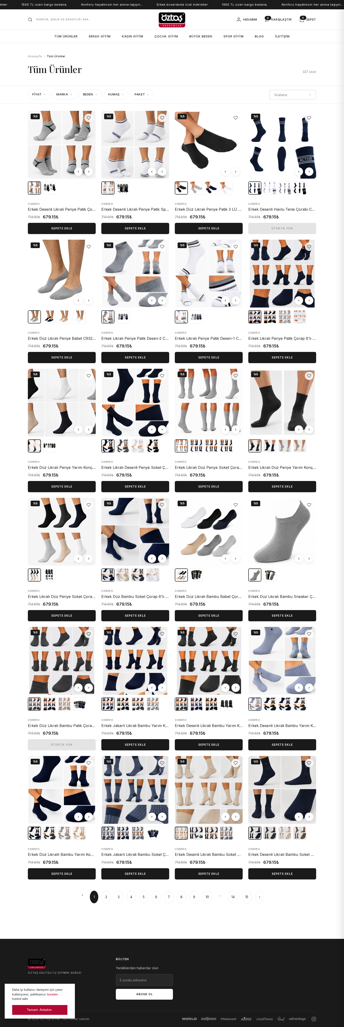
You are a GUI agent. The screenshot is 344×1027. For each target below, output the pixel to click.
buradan (52, 994)
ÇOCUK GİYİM (166, 36)
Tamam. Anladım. (40, 1010)
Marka (62, 94)
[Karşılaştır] (88, 127)
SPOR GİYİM (233, 36)
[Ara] (30, 19)
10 (207, 897)
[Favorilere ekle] (88, 118)
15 (246, 897)
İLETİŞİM (282, 36)
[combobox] (293, 95)
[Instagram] (313, 1019)
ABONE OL (144, 994)
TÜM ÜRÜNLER (66, 36)
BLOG (259, 36)
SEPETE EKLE (61, 228)
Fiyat (36, 94)
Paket (140, 94)
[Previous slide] (78, 171)
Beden (88, 94)
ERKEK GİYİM (99, 36)
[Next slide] (88, 171)
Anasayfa (35, 56)
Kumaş (114, 94)
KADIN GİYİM (132, 36)
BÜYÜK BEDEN (200, 36)
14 (233, 897)
